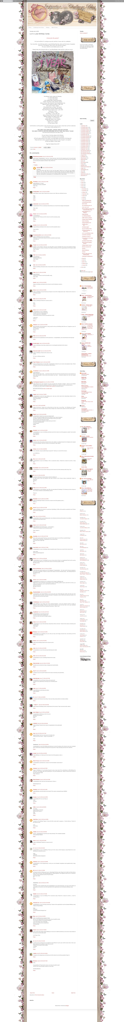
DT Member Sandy (84, 144)
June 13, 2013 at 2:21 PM (48, 156)
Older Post (73, 992)
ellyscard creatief (36, 350)
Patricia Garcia (82, 651)
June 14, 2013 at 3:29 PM (41, 579)
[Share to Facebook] (48, 147)
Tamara (34, 213)
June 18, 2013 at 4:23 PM (44, 760)
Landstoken (83, 156)
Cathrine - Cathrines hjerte (86, 305)
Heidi (34, 254)
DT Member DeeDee (85, 133)
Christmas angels (85, 227)
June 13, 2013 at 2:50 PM (46, 235)
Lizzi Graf (81, 624)
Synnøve (35, 797)
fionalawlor (35, 498)
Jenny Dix (81, 563)
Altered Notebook (85, 250)
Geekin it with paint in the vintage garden (87, 254)
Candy (34, 149)
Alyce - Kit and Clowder (86, 286)
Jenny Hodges (82, 586)
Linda (34, 688)
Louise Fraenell (82, 565)
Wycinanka (83, 175)
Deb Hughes (82, 600)
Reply (34, 162)
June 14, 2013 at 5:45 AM (40, 516)
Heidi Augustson (83, 631)
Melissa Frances (84, 385)
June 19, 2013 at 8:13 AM (42, 789)
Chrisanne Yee (36, 902)
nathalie (34, 831)
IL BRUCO (35, 723)
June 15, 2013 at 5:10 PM (42, 631)
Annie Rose (35, 819)
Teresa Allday (82, 582)
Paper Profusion (36, 362)
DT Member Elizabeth (85, 136)
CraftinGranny (36, 602)
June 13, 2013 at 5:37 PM (41, 335)
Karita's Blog (84, 467)
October (84, 192)
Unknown (38, 167)
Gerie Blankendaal (83, 547)
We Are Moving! (84, 397)
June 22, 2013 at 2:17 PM (43, 882)
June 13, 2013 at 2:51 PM (42, 245)
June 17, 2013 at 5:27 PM (45, 678)
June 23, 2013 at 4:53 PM (40, 916)
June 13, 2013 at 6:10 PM (44, 343)
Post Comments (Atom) (39, 994)
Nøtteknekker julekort (85, 374)
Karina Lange (82, 522)
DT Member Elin (84, 134)
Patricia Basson (82, 558)
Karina (34, 558)
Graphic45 (83, 155)
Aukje (34, 272)
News (82, 160)
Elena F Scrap (36, 760)
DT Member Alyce (84, 127)
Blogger (67, 1005)
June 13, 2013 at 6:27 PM (46, 350)
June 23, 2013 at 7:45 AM (42, 893)
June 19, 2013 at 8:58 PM (41, 807)
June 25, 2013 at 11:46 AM (42, 953)
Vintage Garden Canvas (86, 245)
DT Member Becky (84, 128)
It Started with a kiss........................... (86, 225)
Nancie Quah (82, 641)
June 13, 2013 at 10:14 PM (41, 487)
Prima (82, 163)
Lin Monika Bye (83, 619)
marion (34, 440)
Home (30, 27)
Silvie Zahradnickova (83, 560)
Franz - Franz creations (86, 333)
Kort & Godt (83, 373)
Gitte (34, 516)
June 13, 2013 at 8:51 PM (41, 440)
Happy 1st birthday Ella (86, 200)
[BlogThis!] (45, 147)
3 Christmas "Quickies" (86, 234)
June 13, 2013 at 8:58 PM (42, 449)
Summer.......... (84, 248)
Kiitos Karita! (84, 203)
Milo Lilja (81, 640)
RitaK (34, 335)
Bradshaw (84, 514)
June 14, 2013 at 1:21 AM (42, 507)
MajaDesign (83, 377)
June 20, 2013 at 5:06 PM (42, 831)
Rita (34, 459)
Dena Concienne (83, 607)
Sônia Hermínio (36, 663)
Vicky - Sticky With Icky (86, 488)
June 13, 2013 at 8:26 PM (41, 414)
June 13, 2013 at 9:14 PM (40, 475)
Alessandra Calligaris (83, 518)
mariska (35, 225)
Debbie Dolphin (82, 645)
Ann (34, 405)
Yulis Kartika (82, 621)
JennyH (34, 753)
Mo (33, 475)
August (83, 195)
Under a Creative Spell (47, 388)
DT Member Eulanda (85, 137)
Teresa (34, 579)
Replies (35, 165)
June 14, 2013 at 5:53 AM (41, 525)
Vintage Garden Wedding (87, 219)
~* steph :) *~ (35, 704)
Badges (47, 27)
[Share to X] (47, 147)
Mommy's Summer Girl (86, 246)
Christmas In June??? (86, 236)
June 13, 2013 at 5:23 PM (42, 324)
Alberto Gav (82, 577)
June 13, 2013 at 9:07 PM (43, 467)
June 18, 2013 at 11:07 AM (41, 733)
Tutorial (82, 172)
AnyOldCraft (35, 612)
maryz (34, 840)
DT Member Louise (84, 143)
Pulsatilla (35, 789)
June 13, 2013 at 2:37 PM (44, 203)
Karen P (34, 507)
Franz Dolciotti (82, 611)
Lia (33, 941)
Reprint (82, 405)
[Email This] (44, 147)
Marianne (35, 960)
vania (34, 648)
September (84, 193)
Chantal (34, 245)
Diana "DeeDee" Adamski (84, 574)
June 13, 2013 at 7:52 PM (49, 382)
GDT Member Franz (85, 152)
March (83, 261)
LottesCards (35, 203)
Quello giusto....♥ (90, 334)
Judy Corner (82, 612)
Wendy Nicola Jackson (37, 156)
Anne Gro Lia (82, 616)
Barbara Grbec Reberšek (84, 605)
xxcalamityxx (36, 370)
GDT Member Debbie (85, 150)
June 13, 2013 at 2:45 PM (42, 225)
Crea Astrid (35, 547)
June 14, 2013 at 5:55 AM (47, 167)
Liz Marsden (82, 535)
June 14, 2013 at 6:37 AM (43, 536)
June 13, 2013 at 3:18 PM (40, 264)
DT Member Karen (84, 140)
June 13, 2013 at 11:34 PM (43, 498)
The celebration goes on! (87, 205)
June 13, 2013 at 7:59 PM (41, 394)
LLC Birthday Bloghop (86, 215)
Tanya (34, 487)
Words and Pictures (37, 568)
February (84, 263)
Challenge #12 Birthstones (87, 256)
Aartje (34, 621)
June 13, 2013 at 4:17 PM (41, 298)
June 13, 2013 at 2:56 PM (41, 254)
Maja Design (83, 158)
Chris (34, 655)
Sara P (34, 670)
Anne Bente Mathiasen (84, 527)
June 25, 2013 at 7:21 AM (40, 941)
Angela (34, 394)
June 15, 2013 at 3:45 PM (41, 621)
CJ (33, 848)
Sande (34, 525)
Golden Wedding (85, 221)
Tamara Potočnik (83, 540)
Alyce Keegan (82, 635)
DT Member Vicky (84, 146)
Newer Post (32, 992)
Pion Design (83, 162)
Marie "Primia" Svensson (84, 531)
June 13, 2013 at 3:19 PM (41, 272)
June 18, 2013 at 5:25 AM (44, 704)
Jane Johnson (82, 544)
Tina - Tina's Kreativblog (86, 478)
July (83, 197)
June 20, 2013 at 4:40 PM (43, 819)
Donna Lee (82, 511)
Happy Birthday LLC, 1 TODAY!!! (86, 212)
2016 (82, 182)
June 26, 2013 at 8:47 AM (42, 960)
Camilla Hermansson (83, 595)
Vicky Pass (82, 596)
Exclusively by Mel (37, 235)
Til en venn (89, 306)
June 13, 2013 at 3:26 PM (41, 282)
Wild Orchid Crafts (84, 174)
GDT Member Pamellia (85, 153)
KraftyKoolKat (36, 191)
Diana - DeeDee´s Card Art (86, 323)
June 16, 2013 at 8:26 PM (41, 670)
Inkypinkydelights (36, 592)
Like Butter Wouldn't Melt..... (87, 240)
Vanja (34, 298)
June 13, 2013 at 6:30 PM (45, 362)
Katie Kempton (82, 629)
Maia (34, 916)
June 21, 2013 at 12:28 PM (42, 861)
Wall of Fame (55, 27)
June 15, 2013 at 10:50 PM (41, 648)
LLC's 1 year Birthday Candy (87, 233)
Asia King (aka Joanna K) (38, 382)
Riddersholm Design (85, 166)
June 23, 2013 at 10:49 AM (45, 902)
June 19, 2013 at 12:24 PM (42, 797)
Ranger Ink (83, 400)
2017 (82, 180)
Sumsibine (35, 536)
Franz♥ (34, 929)
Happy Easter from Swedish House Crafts (89, 490)
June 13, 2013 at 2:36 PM (44, 191)
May (83, 258)
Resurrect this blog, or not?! (86, 355)
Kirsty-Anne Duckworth (84, 646)
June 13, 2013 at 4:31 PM (41, 309)
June (83, 199)
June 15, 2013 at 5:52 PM (41, 640)
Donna (34, 309)
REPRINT (83, 165)
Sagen (82, 168)
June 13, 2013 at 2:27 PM (43, 181)
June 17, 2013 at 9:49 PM (41, 688)
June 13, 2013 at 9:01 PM (40, 459)
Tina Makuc (35, 181)
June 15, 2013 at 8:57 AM (44, 612)
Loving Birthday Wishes (86, 202)
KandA (34, 282)
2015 (82, 184)
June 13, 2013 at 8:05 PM (40, 405)
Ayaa (34, 733)
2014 (82, 185)
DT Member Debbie (85, 131)
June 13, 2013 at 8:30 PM (42, 430)
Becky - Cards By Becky (86, 295)
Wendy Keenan (82, 626)
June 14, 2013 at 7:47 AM (43, 547)
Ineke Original (36, 712)
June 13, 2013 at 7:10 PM (44, 370)
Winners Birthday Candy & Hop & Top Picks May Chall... (88, 209)
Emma (34, 290)
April (83, 260)
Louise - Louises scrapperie (87, 469)
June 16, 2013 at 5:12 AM (41, 655)
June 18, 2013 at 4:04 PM (42, 753)
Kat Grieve (82, 650)
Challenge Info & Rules (38, 27)
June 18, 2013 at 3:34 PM (43, 744)
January (84, 265)
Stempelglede (83, 169)
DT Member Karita (84, 141)
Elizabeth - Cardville (85, 436)
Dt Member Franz (84, 147)
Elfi (33, 870)
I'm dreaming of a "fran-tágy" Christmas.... (87, 239)
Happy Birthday (85, 214)
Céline (34, 807)
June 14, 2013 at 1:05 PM (47, 568)
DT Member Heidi (84, 139)
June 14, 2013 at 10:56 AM (41, 558)
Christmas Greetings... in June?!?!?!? (87, 231)
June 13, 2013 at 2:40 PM (42, 213)
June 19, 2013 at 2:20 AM (45, 779)
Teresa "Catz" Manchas (84, 602)
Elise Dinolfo (82, 555)
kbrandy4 (35, 430)
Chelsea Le (82, 636)
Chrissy (34, 449)
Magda (34, 414)
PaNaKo (35, 893)
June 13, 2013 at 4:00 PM (41, 290)
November (84, 190)
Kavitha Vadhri (36, 343)
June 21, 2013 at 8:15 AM (40, 848)
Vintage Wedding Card (86, 222)
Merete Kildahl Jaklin (83, 523)
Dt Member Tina (84, 149)
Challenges (83, 125)
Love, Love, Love (85, 207)
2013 (82, 187)
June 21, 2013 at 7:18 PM (40, 870)
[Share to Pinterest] (50, 147)
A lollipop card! (83, 378)
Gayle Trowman (82, 539)
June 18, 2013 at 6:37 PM (42, 768)
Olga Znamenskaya (83, 568)
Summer (83, 251)
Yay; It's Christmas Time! (86, 228)
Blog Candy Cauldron (51, 386)
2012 (82, 267)
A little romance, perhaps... (87, 217)
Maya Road (83, 159)
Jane (34, 264)
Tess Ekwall (35, 467)
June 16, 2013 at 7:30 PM (45, 663)
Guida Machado (36, 678)
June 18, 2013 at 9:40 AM (43, 723)
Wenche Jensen (82, 579)
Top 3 (82, 171)
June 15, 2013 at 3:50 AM (44, 602)
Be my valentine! (90, 437)
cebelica (35, 953)
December (84, 188)
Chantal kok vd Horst (83, 590)
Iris (33, 697)
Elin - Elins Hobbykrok (85, 426)
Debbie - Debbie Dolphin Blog (87, 314)
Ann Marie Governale (83, 572)
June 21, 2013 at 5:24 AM (41, 840)
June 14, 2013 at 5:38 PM (46, 592)
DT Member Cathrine (85, 130)
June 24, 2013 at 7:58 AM (41, 929)
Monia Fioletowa (36, 779)
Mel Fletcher (82, 551)
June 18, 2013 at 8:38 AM (44, 712)
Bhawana (35, 631)
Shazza (34, 640)
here (91, 271)
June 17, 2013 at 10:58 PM (40, 697)
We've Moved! (83, 382)
